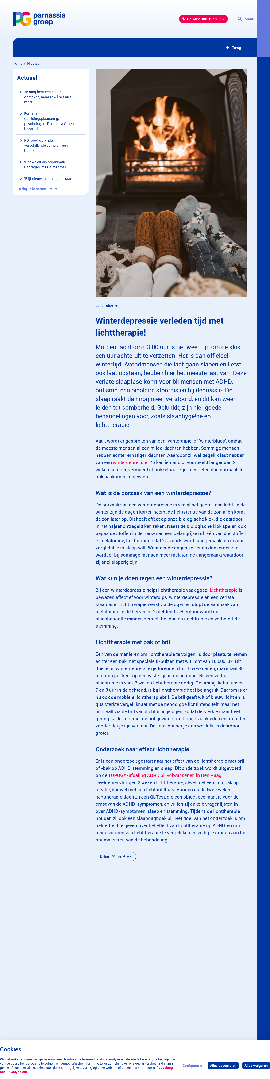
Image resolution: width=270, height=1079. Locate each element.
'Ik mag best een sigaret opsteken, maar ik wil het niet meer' (47, 96)
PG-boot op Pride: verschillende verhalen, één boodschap (46, 145)
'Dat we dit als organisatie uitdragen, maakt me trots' (45, 164)
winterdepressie (130, 462)
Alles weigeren (256, 1065)
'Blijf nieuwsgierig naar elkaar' (48, 178)
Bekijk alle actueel (33, 188)
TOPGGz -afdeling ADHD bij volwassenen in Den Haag (164, 775)
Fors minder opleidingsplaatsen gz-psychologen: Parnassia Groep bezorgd (49, 121)
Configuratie (192, 1065)
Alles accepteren (223, 1065)
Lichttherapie (223, 590)
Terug (236, 47)
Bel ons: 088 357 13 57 (205, 18)
